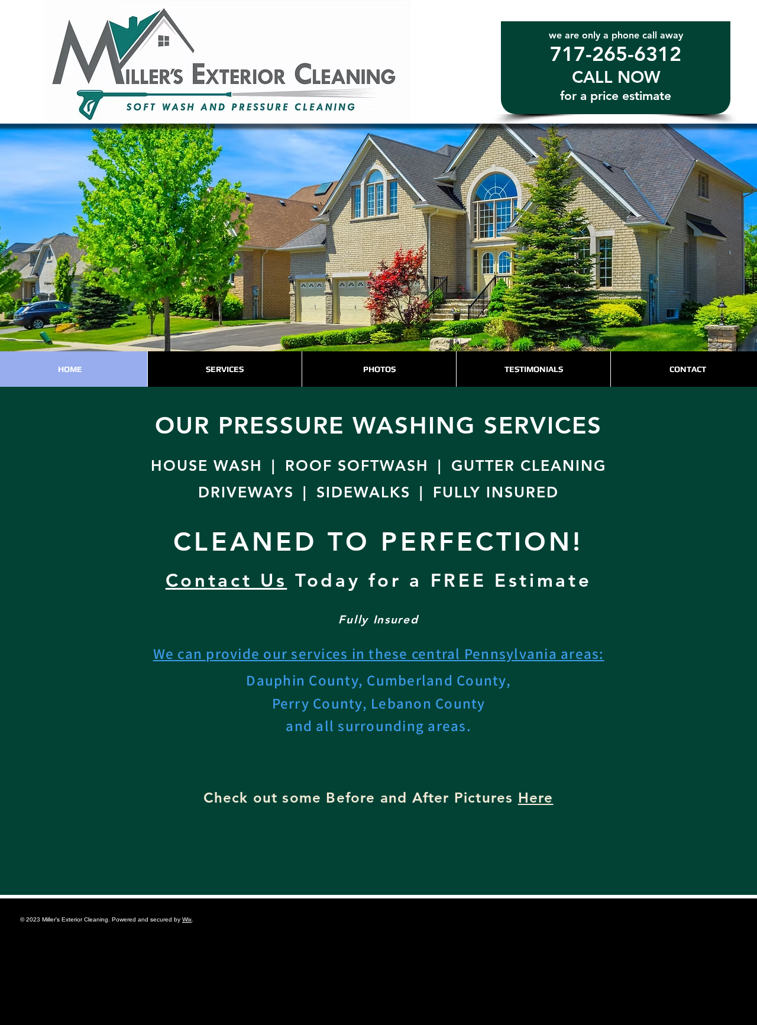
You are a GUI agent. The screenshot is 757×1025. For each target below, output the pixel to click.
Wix (187, 919)
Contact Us (226, 580)
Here (536, 797)
